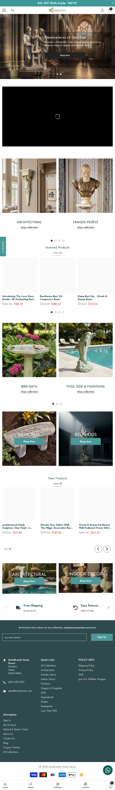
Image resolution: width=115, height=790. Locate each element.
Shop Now (65, 55)
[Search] (12, 10)
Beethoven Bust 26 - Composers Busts (51, 298)
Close (112, 3)
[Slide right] (107, 549)
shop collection (29, 227)
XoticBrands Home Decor (62, 766)
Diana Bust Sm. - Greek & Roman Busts (92, 298)
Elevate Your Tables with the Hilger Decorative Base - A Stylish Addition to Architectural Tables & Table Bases (57, 526)
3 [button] (61, 74)
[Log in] (102, 10)
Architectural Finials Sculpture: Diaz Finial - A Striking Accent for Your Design (16, 526)
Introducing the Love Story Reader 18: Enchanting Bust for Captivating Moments (18, 298)
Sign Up (102, 637)
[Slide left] (98, 549)
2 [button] (57, 74)
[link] (29, 185)
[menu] (4, 10)
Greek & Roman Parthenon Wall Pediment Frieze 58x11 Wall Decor (95, 526)
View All (57, 253)
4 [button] (63, 241)
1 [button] (54, 74)
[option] (57, 46)
